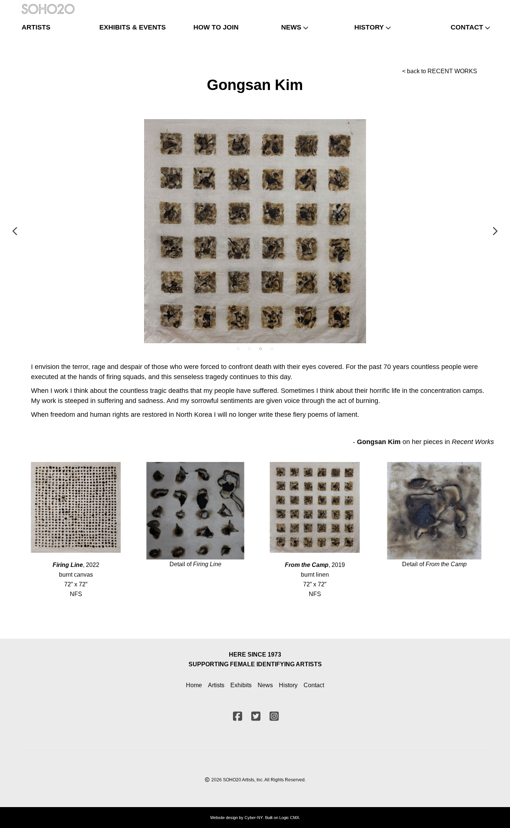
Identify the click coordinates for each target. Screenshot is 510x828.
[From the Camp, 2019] (255, 231)
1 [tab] (238, 349)
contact (467, 27)
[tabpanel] (255, 231)
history (369, 27)
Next (495, 231)
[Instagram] (481, 5)
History (288, 685)
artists (36, 27)
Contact (314, 685)
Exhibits (241, 685)
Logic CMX (289, 817)
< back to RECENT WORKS (439, 71)
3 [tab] (260, 349)
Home (194, 685)
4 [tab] (272, 349)
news (291, 27)
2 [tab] (249, 349)
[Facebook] (457, 5)
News (265, 685)
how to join (216, 27)
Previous (15, 231)
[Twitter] (469, 5)
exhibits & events (132, 27)
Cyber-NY (254, 817)
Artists (216, 685)
